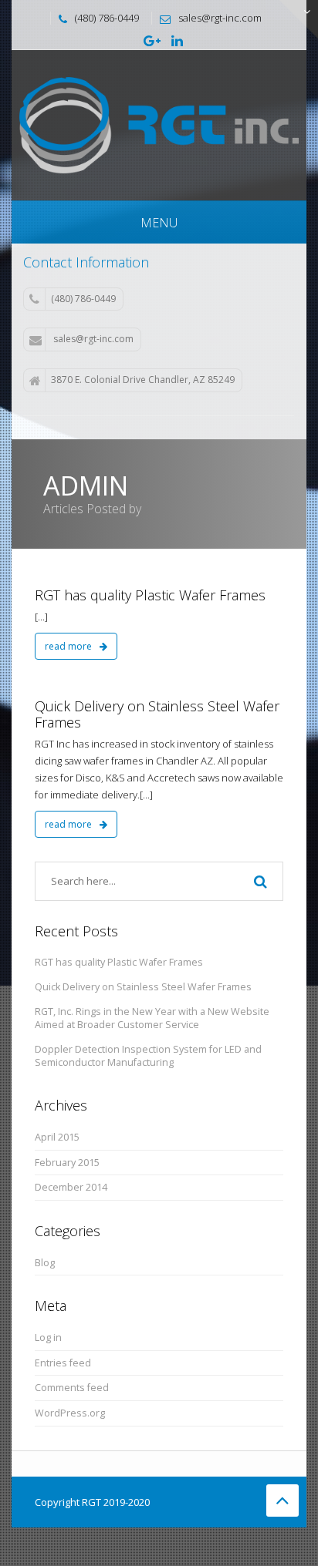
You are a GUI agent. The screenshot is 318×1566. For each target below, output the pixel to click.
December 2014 (71, 1187)
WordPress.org (70, 1413)
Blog (45, 1262)
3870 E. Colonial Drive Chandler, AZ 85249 (143, 379)
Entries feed (63, 1362)
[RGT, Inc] (159, 123)
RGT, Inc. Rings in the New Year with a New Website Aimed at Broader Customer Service (152, 1018)
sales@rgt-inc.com (93, 338)
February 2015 (67, 1162)
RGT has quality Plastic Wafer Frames (150, 595)
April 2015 (57, 1137)
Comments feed (72, 1387)
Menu (159, 222)
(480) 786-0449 (83, 298)
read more (69, 646)
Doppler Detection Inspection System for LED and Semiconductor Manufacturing (148, 1056)
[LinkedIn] (177, 41)
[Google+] (152, 41)
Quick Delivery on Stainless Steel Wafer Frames (157, 714)
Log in (48, 1337)
